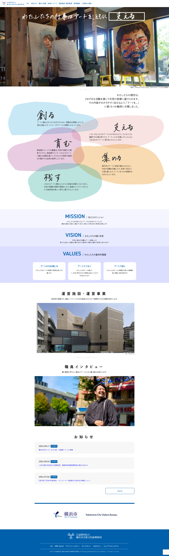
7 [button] (82, 357)
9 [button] (84, 357)
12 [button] (88, 357)
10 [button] (86, 357)
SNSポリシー (97, 546)
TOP (27, 3)
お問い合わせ (59, 546)
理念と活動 (42, 3)
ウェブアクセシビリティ (111, 546)
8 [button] (83, 357)
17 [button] (95, 357)
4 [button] (86, 90)
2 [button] (80, 90)
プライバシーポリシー (73, 546)
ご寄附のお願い (87, 3)
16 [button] (94, 357)
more (119, 491)
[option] (84, 47)
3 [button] (83, 90)
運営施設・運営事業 (65, 3)
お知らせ (34, 3)
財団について (52, 3)
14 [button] (91, 357)
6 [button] (91, 90)
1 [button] (78, 90)
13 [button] (90, 357)
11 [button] (87, 357)
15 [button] (92, 357)
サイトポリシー (87, 546)
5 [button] (88, 90)
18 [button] (96, 357)
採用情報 (77, 3)
